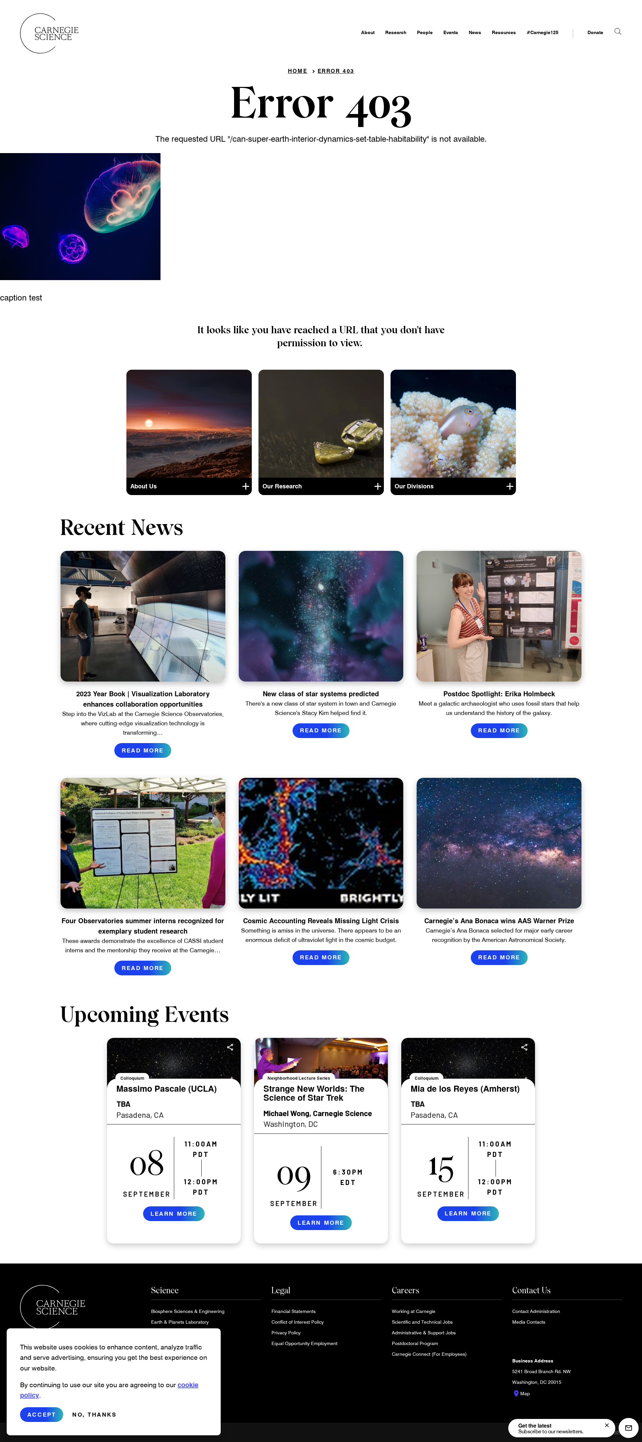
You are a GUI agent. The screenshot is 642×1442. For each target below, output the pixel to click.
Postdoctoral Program (415, 1343)
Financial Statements (294, 1311)
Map (521, 1394)
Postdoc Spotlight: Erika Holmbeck (499, 693)
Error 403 (336, 70)
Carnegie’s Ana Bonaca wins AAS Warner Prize (499, 920)
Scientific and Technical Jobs (422, 1322)
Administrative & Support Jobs (424, 1332)
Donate (595, 32)
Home (298, 70)
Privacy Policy (286, 1332)
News (475, 32)
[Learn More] (174, 1140)
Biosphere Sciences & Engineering (187, 1311)
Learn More (173, 1213)
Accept (41, 1414)
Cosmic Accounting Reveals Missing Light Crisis (321, 920)
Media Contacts (528, 1322)
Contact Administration (536, 1311)
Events (450, 32)
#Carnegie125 (542, 32)
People (425, 32)
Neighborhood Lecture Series (299, 1078)
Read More (143, 750)
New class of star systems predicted (321, 693)
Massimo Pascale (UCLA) (166, 1088)
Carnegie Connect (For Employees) (429, 1354)
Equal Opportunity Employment (304, 1343)
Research (395, 32)
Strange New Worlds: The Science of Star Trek (313, 1093)
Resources (504, 32)
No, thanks (94, 1414)
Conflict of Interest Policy (298, 1322)
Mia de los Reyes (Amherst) (465, 1088)
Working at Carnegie (413, 1311)
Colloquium (132, 1078)
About (367, 32)
